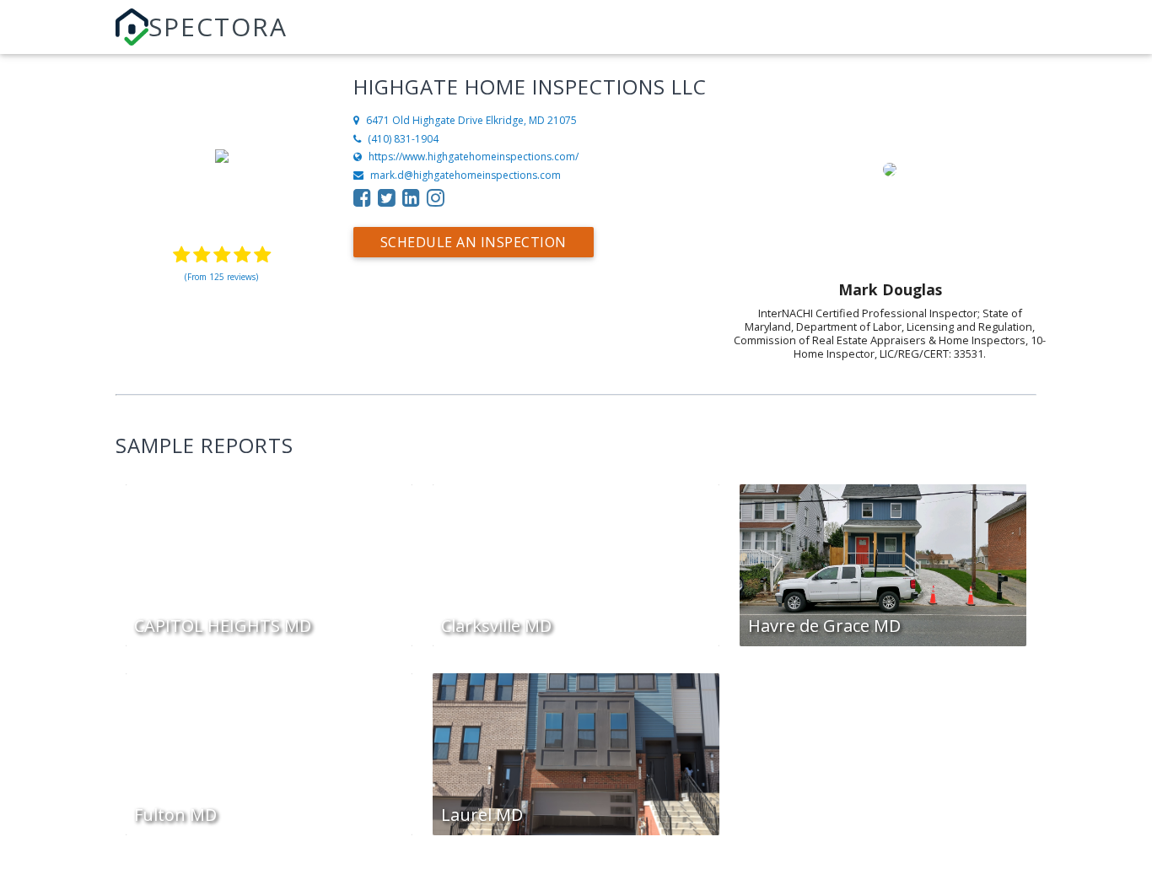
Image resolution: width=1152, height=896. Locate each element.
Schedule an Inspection (473, 242)
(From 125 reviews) (221, 277)
